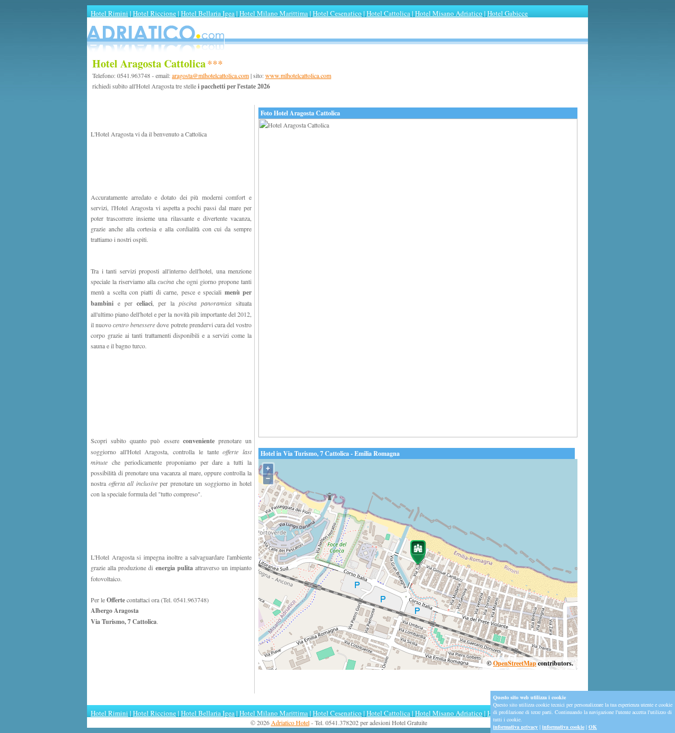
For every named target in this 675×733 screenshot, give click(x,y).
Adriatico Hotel (290, 722)
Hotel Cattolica (388, 13)
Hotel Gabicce (507, 13)
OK (593, 726)
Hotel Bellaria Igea (208, 13)
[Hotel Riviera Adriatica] (337, 54)
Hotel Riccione (154, 13)
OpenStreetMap (514, 663)
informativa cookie (563, 726)
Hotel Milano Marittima (273, 13)
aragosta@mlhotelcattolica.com (210, 75)
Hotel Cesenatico (337, 13)
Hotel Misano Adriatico (449, 13)
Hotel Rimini (109, 13)
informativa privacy (515, 726)
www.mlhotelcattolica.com (298, 75)
